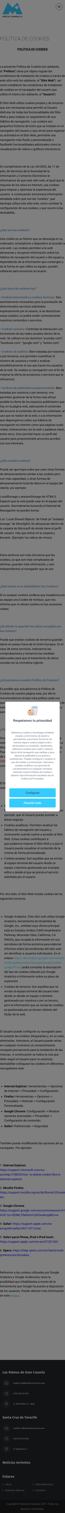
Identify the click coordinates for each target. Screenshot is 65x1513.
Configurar (33, 792)
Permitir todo (32, 803)
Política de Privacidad (32, 778)
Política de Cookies (41, 772)
